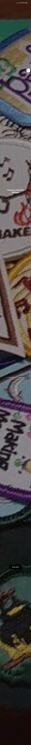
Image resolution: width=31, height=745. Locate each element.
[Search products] (28, 70)
